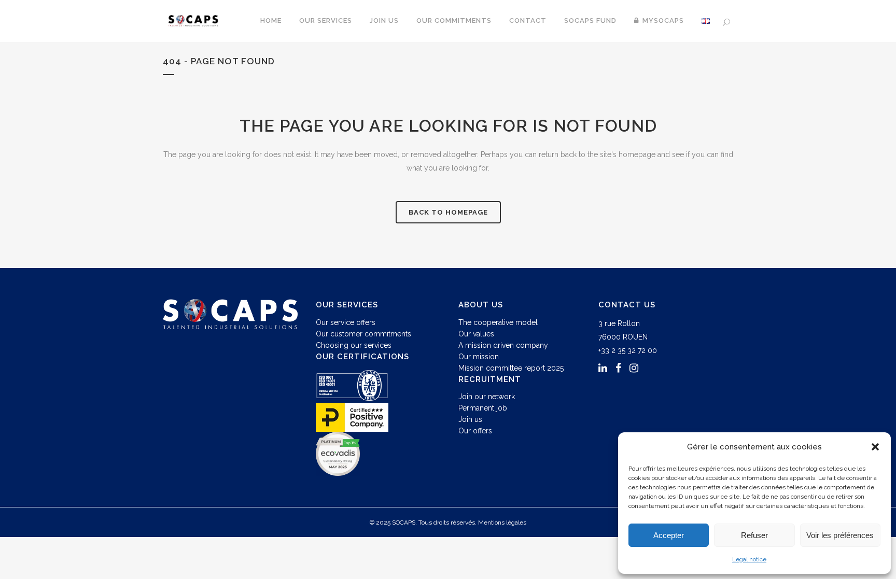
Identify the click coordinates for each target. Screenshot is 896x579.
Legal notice (749, 559)
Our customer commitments (363, 334)
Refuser (754, 535)
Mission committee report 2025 (511, 368)
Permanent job (482, 408)
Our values (476, 334)
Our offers (475, 431)
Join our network (486, 396)
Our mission (478, 356)
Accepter (668, 535)
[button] (875, 447)
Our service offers (345, 322)
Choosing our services (353, 345)
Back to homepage (448, 212)
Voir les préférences (840, 535)
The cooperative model (498, 322)
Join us (470, 419)
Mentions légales (502, 522)
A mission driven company (503, 345)
